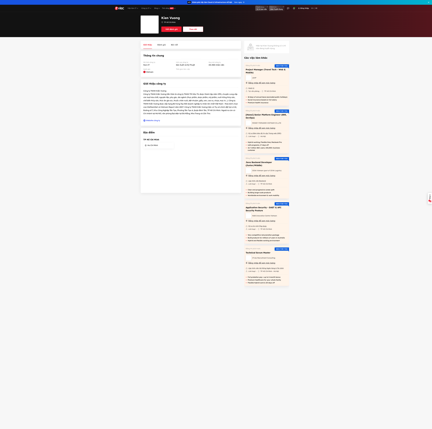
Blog (156, 8)
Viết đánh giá (171, 29)
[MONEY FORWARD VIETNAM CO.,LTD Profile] (248, 123)
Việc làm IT (132, 8)
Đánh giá (161, 45)
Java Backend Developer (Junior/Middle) (259, 164)
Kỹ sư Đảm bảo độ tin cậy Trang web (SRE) (264, 133)
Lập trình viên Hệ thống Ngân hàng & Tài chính (266, 268)
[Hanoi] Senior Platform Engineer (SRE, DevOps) (266, 116)
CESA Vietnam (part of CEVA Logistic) (266, 171)
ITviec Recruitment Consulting (263, 258)
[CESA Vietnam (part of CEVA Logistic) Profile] (248, 170)
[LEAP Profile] (248, 78)
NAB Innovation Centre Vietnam (264, 216)
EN (312, 8)
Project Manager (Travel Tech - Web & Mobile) (266, 71)
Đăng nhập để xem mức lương (261, 83)
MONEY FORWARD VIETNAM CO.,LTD (266, 123)
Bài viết (174, 45)
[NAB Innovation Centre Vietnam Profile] (248, 216)
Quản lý (251, 88)
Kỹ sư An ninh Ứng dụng (257, 226)
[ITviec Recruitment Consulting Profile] (248, 258)
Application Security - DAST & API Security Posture (263, 209)
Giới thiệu (147, 45)
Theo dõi (193, 29)
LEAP (254, 78)
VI (316, 8)
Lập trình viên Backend (257, 181)
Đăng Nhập (304, 8)
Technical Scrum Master (258, 252)
